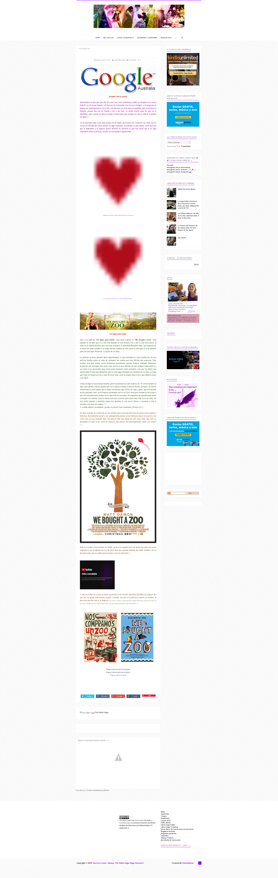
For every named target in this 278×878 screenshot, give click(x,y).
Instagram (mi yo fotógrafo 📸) (179, 172)
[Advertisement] (183, 468)
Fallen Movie (166, 823)
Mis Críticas (108, 38)
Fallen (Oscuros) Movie (186, 189)
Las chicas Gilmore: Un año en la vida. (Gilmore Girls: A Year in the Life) (188, 215)
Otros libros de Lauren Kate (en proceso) (177, 829)
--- (176, 38)
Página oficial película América (118, 672)
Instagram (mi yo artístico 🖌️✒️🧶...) (181, 170)
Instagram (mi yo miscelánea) (178, 167)
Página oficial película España (118, 669)
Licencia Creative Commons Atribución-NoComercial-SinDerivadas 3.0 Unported (137, 825)
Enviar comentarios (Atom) (98, 790)
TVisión (164, 816)
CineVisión (165, 814)
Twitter (89, 696)
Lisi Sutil (147, 820)
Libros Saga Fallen (168, 825)
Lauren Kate (166, 820)
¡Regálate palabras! (168, 833)
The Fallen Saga (101, 712)
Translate (186, 146)
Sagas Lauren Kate (125, 38)
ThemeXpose (188, 863)
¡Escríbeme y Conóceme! (147, 38)
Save (149, 695)
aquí (105, 298)
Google (119, 696)
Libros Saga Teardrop (169, 827)
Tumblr (135, 696)
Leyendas (164, 836)
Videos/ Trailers (167, 838)
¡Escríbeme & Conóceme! (171, 840)
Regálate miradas (168, 831)
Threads (170, 165)
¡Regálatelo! (166, 38)
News (98, 38)
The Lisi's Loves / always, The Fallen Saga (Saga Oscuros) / (118, 863)
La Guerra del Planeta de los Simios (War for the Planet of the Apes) (188, 228)
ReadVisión (165, 818)
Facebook (104, 696)
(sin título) (182, 238)
